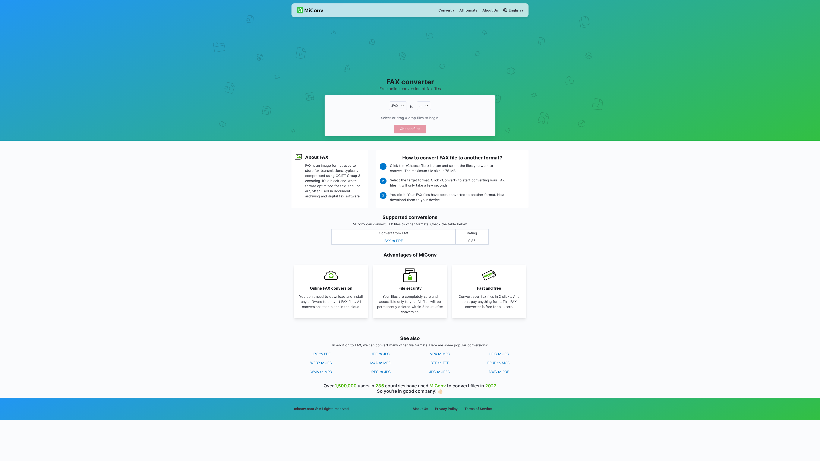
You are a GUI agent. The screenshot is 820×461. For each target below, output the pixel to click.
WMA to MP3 (321, 372)
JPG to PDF (321, 354)
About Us (420, 408)
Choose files (410, 129)
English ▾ (516, 10)
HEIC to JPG (499, 354)
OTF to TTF (439, 363)
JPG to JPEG (439, 372)
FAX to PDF (393, 241)
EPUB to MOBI (498, 363)
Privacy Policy (446, 408)
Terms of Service (478, 408)
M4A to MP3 (380, 363)
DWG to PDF (499, 372)
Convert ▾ (446, 10)
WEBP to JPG (321, 363)
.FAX (394, 106)
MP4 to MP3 (440, 354)
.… (420, 106)
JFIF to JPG (380, 354)
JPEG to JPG (380, 372)
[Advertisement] (410, 47)
